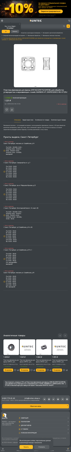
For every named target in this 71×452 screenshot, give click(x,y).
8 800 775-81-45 (8, 398)
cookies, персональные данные (40, 440)
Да (6, 31)
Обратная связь (35, 406)
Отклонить (41, 447)
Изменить (15, 31)
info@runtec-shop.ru (32, 398)
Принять (26, 447)
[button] (35, 9)
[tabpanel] (35, 65)
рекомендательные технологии (31, 443)
